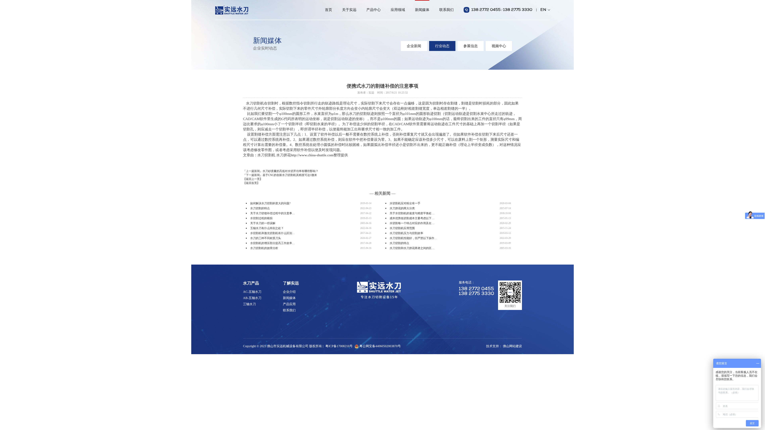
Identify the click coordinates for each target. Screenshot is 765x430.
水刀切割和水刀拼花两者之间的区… (412, 248)
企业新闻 (414, 46)
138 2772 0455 (486, 10)
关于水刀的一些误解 (262, 223)
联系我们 (446, 10)
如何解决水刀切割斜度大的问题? (270, 203)
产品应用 (289, 304)
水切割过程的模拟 (261, 218)
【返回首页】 (251, 183)
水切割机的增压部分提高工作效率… (272, 243)
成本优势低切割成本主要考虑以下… (412, 218)
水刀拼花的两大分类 (402, 208)
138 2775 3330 (517, 10)
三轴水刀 (249, 304)
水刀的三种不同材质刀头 (265, 238)
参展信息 (470, 46)
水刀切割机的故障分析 (264, 248)
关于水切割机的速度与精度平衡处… (412, 213)
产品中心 (373, 10)
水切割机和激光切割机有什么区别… (272, 233)
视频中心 (499, 46)
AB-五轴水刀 (252, 298)
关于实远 (349, 10)
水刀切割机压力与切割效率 (406, 233)
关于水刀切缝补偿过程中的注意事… (272, 213)
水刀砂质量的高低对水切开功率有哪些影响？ (290, 171)
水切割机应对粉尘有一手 (405, 203)
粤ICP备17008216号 (339, 346)
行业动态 (442, 46)
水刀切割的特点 (260, 208)
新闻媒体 (422, 10)
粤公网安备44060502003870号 (380, 346)
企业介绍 (289, 291)
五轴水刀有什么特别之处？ (267, 228)
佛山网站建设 (512, 346)
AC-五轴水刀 (252, 291)
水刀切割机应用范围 (402, 228)
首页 (328, 10)
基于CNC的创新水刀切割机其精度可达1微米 (290, 175)
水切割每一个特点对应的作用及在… (412, 223)
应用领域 (398, 10)
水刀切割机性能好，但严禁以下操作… (413, 238)
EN (545, 10)
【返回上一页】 (253, 179)
